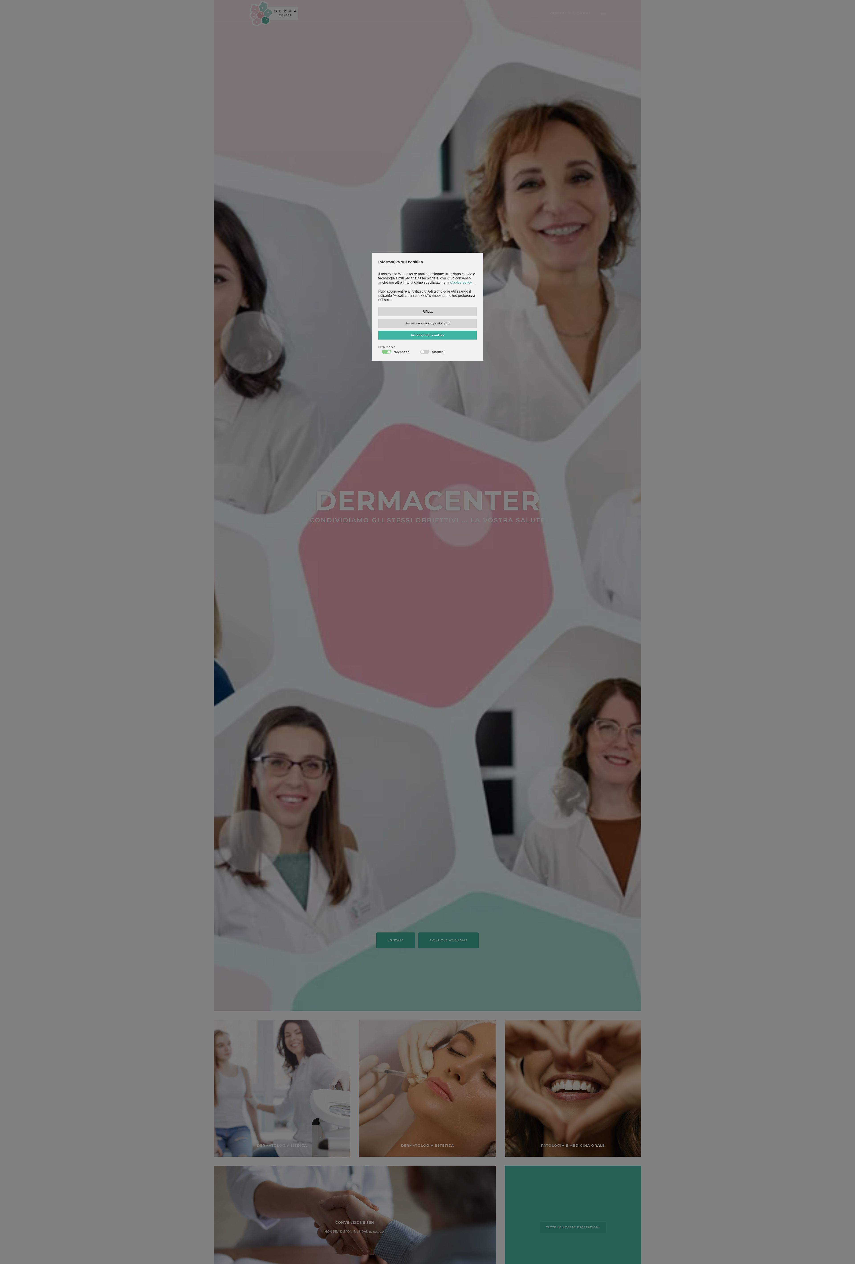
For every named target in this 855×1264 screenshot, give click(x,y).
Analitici (438, 352)
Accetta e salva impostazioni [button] (427, 323)
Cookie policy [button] (461, 283)
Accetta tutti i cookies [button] (427, 335)
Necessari (401, 352)
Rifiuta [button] (428, 311)
